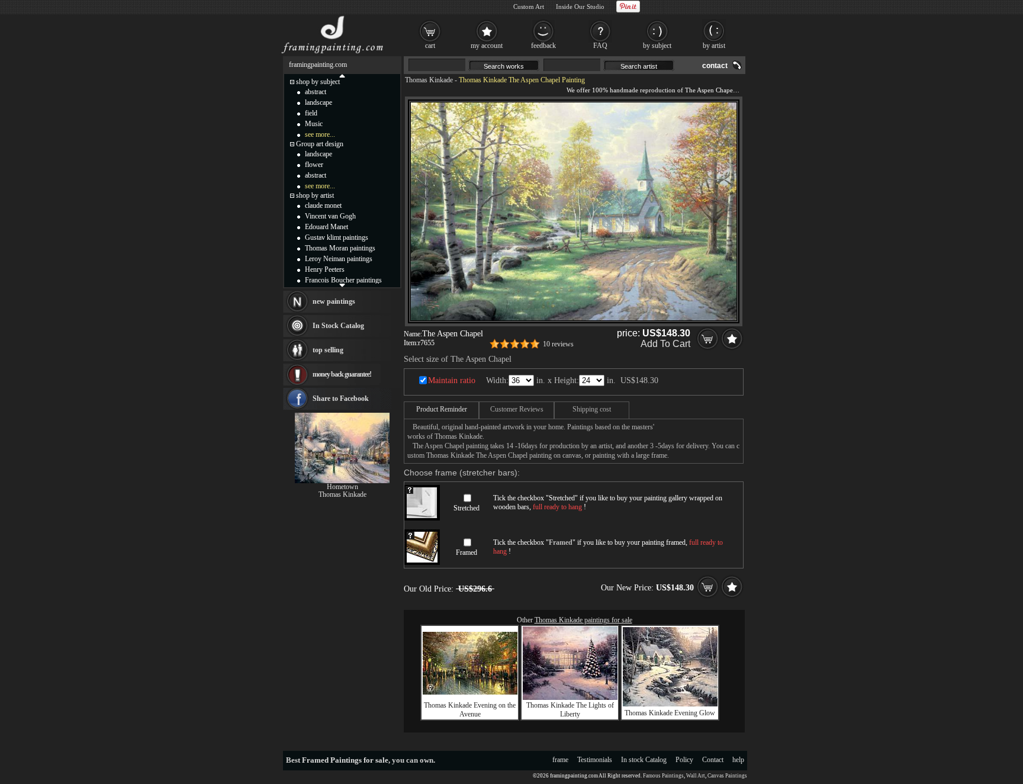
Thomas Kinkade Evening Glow (670, 713)
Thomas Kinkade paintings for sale (583, 620)
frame (560, 760)
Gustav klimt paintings (336, 237)
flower (314, 164)
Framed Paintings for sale (345, 760)
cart (430, 45)
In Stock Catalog (338, 326)
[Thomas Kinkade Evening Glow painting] (670, 704)
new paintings (334, 301)
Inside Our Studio (580, 6)
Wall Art (695, 776)
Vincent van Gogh (330, 216)
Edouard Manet (326, 227)
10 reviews (558, 344)
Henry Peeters (325, 269)
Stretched (466, 508)
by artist (714, 45)
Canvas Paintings (727, 776)
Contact (712, 760)
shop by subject (318, 82)
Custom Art (528, 6)
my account (487, 45)
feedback (543, 45)
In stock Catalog (644, 760)
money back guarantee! (342, 374)
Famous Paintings (663, 776)
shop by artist (315, 195)
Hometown (342, 487)
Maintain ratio (451, 380)
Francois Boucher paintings (343, 280)
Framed (466, 552)
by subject (657, 45)
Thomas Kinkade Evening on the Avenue (470, 709)
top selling (328, 350)
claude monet (323, 205)
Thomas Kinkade (429, 80)
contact (715, 66)
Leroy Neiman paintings (338, 259)
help (738, 760)
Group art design (319, 144)
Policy (684, 760)
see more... (320, 134)
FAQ (600, 45)
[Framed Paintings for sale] (332, 53)
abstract (315, 92)
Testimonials (594, 760)
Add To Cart (665, 344)
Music (314, 124)
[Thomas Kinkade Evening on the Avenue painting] (470, 692)
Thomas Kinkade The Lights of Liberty (570, 709)
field (311, 113)
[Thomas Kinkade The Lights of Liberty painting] (570, 697)
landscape (318, 102)
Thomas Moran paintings (340, 248)
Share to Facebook (341, 398)
